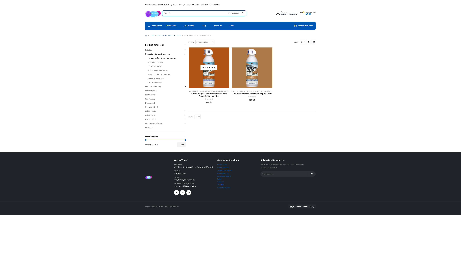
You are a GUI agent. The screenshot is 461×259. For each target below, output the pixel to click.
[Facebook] (176, 192)
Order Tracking (223, 167)
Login (219, 179)
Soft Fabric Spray (155, 82)
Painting (148, 50)
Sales (232, 25)
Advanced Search (224, 176)
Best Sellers (171, 25)
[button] (309, 42)
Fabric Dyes (150, 115)
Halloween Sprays (155, 62)
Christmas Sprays (155, 66)
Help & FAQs (222, 165)
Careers (220, 182)
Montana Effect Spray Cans (159, 74)
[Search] (243, 13)
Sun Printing (150, 99)
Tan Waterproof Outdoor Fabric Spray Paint (252, 93)
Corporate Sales (223, 188)
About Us (218, 25)
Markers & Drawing (153, 86)
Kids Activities (150, 91)
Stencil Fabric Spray (156, 78)
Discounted (150, 103)
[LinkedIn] (188, 192)
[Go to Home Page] (146, 35)
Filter (182, 145)
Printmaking (150, 95)
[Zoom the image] (148, 177)
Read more (211, 85)
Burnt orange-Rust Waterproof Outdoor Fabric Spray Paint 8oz (209, 94)
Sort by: (191, 42)
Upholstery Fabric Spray (157, 70)
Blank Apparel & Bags (154, 123)
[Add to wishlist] (225, 51)
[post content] (209, 67)
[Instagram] (182, 192)
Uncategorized (151, 107)
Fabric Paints (150, 111)
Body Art (148, 127)
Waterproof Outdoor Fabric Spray (220, 91)
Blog (204, 25)
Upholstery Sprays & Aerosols (198, 91)
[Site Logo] (153, 14)
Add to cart (254, 85)
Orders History (222, 173)
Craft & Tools (151, 119)
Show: (296, 42)
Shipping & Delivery (224, 170)
